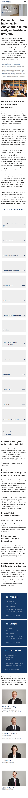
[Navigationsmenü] (25, 2)
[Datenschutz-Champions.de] (5, 2)
